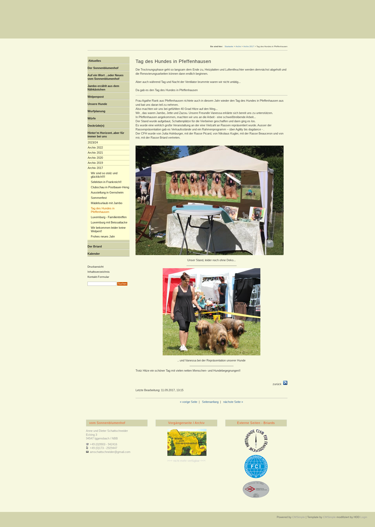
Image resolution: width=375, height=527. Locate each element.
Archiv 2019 (95, 162)
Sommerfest (99, 197)
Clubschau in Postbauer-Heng (110, 187)
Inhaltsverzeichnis (99, 271)
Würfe (92, 118)
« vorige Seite (188, 401)
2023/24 (93, 142)
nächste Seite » (233, 401)
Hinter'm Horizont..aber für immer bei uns (106, 134)
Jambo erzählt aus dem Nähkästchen (103, 87)
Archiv (238, 46)
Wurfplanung (96, 111)
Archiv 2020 (95, 157)
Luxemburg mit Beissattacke (109, 222)
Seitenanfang (210, 401)
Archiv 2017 (248, 46)
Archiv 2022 (95, 147)
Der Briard (95, 246)
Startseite (229, 46)
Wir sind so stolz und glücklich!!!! (104, 174)
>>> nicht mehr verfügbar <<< (186, 460)
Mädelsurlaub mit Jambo (106, 203)
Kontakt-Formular (98, 276)
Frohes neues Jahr (103, 236)
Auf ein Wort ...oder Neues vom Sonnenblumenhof (105, 76)
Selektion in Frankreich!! (106, 182)
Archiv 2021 (95, 152)
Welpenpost (96, 96)
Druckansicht (96, 266)
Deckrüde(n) (96, 125)
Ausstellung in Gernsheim (107, 192)
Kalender (94, 253)
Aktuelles (94, 60)
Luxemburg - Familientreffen (109, 217)
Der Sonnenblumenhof (103, 68)
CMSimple (298, 517)
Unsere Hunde (97, 104)
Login (363, 517)
